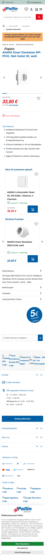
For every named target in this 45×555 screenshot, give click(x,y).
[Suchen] (39, 17)
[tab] (22, 276)
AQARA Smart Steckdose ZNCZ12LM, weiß (19, 243)
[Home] (3, 26)
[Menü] (41, 9)
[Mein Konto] (31, 9)
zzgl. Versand (13, 105)
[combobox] (19, 17)
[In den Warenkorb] (33, 209)
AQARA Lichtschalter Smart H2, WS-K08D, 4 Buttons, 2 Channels (21, 196)
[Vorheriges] (4, 77)
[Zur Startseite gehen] (10, 9)
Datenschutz (17, 343)
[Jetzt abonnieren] (40, 338)
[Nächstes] (41, 77)
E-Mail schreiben (13, 382)
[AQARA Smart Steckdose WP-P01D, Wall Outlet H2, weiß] (22, 77)
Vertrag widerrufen (22, 418)
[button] (39, 375)
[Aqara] (22, 48)
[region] (22, 79)
